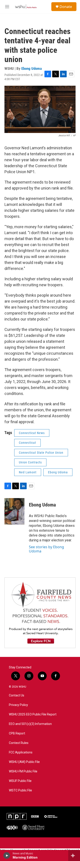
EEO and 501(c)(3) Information (30, 724)
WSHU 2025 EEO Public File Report (32, 714)
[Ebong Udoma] (14, 511)
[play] (7, 855)
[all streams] (74, 855)
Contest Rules (18, 743)
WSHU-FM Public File (23, 771)
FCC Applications (20, 752)
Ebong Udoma (31, 68)
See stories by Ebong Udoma (46, 548)
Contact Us (16, 695)
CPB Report (17, 733)
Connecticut (27, 442)
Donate (66, 7)
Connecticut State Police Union (41, 452)
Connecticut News (32, 433)
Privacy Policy (18, 705)
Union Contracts (30, 462)
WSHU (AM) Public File (24, 762)
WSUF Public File (20, 781)
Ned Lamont (27, 472)
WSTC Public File (20, 790)
